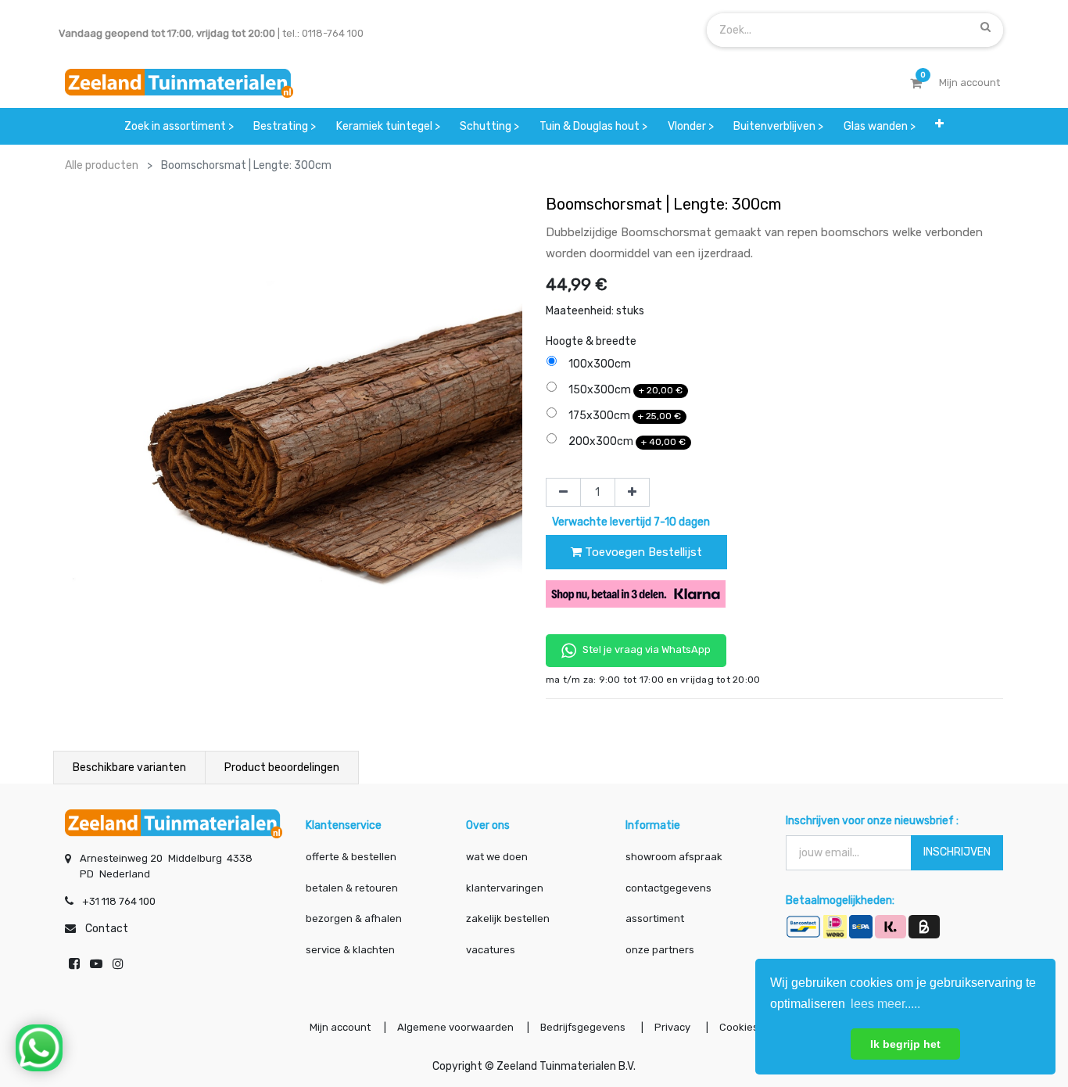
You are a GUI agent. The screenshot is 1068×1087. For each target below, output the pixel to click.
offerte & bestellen (352, 857)
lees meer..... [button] (885, 1003)
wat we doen (497, 857)
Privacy (673, 1027)
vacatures (490, 950)
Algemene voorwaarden (455, 1027)
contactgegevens (668, 888)
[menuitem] (179, 126)
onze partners (659, 950)
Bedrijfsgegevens (584, 1027)
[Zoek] (985, 27)
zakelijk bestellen (508, 918)
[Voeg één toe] (632, 493)
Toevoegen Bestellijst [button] (642, 552)
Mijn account (340, 1027)
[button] (940, 126)
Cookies (738, 1027)
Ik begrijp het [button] (905, 1044)
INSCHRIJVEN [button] (957, 852)
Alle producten (101, 165)
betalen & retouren (352, 888)
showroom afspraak (673, 857)
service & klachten (350, 950)
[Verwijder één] (563, 493)
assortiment (654, 918)
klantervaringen (504, 888)
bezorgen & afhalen (354, 918)
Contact (106, 928)
